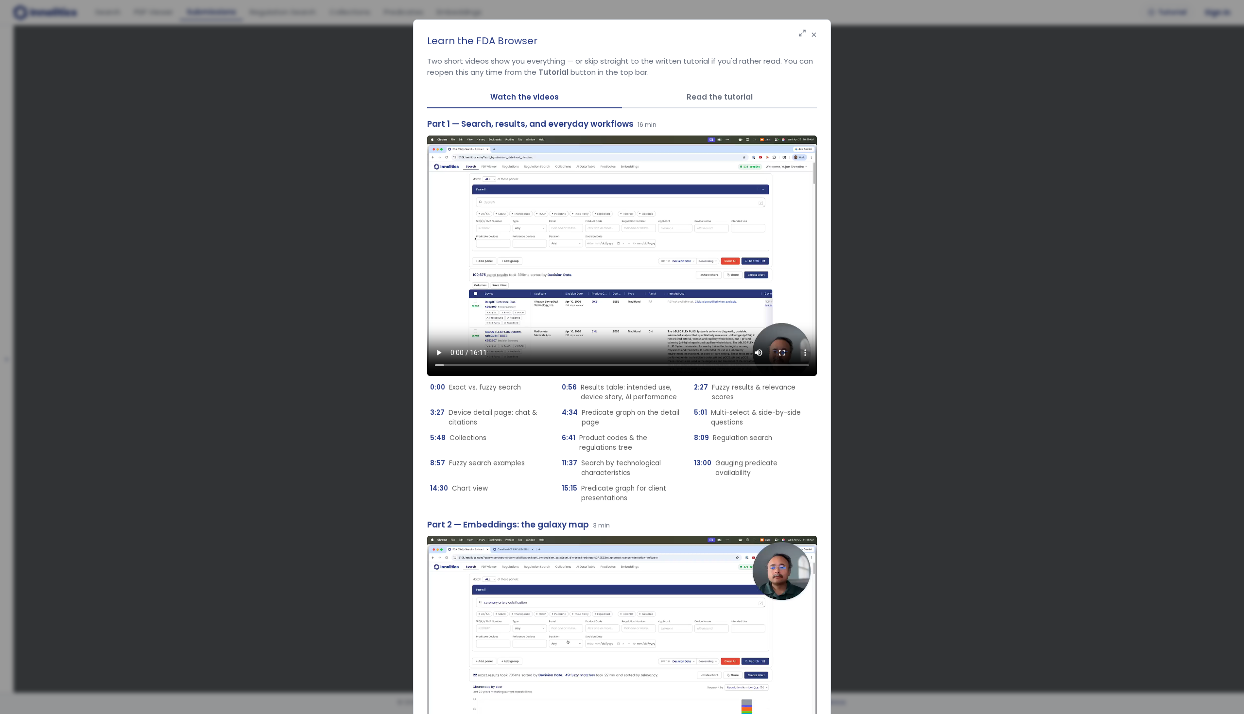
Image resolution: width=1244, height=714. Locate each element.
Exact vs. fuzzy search (475, 387)
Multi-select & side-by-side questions (747, 417)
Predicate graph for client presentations (614, 493)
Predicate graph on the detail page (620, 417)
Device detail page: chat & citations (483, 417)
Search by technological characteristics (611, 468)
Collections (458, 437)
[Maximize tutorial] (802, 33)
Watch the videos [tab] (524, 97)
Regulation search (733, 437)
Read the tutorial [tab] (720, 97)
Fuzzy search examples (477, 463)
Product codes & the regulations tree (604, 442)
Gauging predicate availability (736, 468)
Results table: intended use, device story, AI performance (619, 392)
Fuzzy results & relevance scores (744, 392)
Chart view (459, 488)
